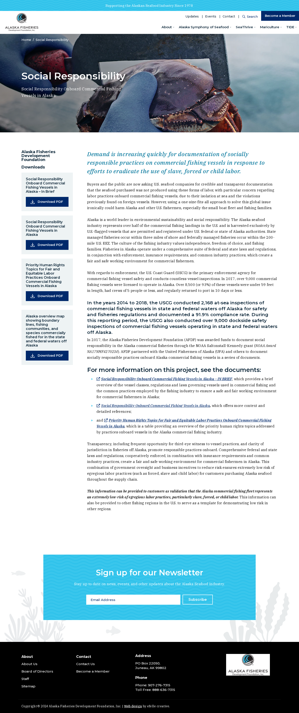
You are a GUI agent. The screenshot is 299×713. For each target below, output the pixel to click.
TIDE (290, 27)
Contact (229, 16)
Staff (25, 679)
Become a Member (280, 16)
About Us (29, 664)
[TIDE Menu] (296, 27)
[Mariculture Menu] (281, 27)
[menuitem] (168, 27)
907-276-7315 (159, 685)
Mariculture (269, 27)
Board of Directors (37, 671)
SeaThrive (244, 27)
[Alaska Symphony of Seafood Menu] (230, 27)
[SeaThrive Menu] (255, 27)
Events (210, 16)
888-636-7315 (163, 690)
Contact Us (85, 664)
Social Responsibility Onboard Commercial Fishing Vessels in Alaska (155, 405)
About (167, 27)
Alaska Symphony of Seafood (204, 27)
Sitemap (28, 686)
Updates (192, 16)
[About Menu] (173, 27)
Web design (133, 706)
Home (26, 40)
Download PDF (53, 201)
